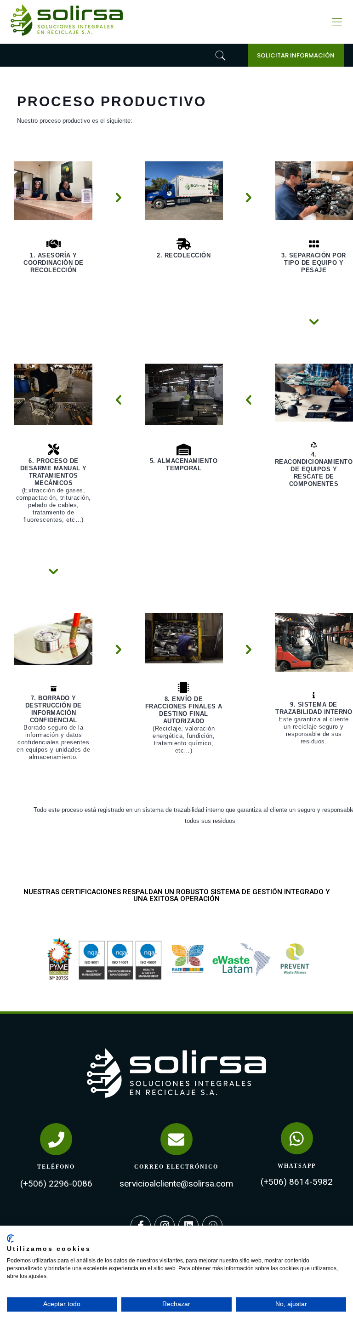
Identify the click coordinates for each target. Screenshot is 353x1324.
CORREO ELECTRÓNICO (176, 1167)
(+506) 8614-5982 (297, 1181)
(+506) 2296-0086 (56, 1183)
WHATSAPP (297, 1166)
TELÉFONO (56, 1167)
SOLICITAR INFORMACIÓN (296, 55)
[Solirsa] (66, 37)
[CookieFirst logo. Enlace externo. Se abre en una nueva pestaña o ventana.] (10, 1238)
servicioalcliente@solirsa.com (176, 1183)
